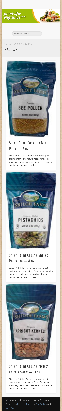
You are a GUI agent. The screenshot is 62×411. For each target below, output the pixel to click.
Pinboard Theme (24, 404)
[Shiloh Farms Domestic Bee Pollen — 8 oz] (31, 99)
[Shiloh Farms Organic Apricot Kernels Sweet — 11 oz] (31, 322)
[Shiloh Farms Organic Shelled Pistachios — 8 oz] (31, 210)
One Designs (41, 404)
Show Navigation (49, 26)
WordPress (11, 408)
